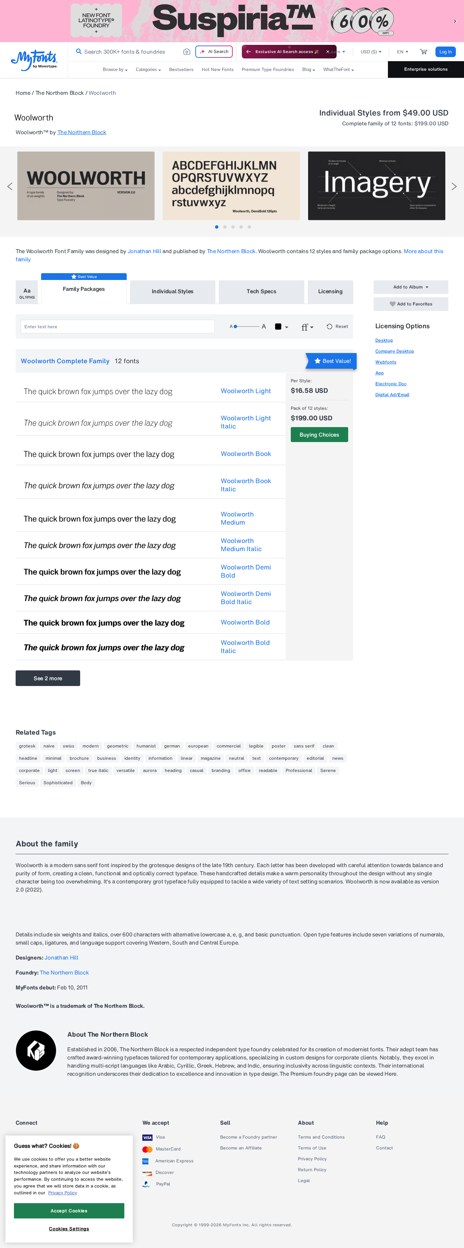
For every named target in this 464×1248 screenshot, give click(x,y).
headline (28, 758)
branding (221, 770)
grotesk (27, 746)
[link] (77, 51)
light (52, 770)
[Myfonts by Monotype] (34, 60)
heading (173, 770)
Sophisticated (58, 783)
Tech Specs (261, 291)
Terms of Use (312, 1148)
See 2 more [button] (48, 678)
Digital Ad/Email (392, 394)
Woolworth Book (246, 453)
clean (328, 746)
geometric (117, 746)
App (379, 373)
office (244, 770)
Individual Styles (173, 291)
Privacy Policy (312, 1159)
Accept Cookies (69, 1210)
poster (279, 746)
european (198, 746)
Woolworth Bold (245, 622)
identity (132, 758)
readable (268, 770)
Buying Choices (319, 434)
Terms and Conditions (321, 1137)
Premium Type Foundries (268, 69)
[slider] (247, 326)
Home (23, 93)
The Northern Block (59, 93)
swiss (68, 746)
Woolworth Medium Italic (241, 544)
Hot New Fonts (218, 69)
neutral (236, 758)
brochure (79, 758)
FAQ (380, 1137)
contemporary (284, 758)
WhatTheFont (336, 69)
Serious (27, 783)
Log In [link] (446, 51)
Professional (299, 770)
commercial (229, 746)
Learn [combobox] (334, 52)
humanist (146, 746)
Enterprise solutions (426, 69)
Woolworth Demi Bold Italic (246, 598)
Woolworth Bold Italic (245, 646)
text (256, 758)
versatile (126, 770)
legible (256, 746)
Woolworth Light (246, 391)
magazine (211, 758)
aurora (150, 770)
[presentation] (10, 186)
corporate (29, 770)
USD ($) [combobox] (369, 52)
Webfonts (385, 362)
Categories (146, 69)
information (160, 758)
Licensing (330, 291)
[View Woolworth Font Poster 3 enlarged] (376, 186)
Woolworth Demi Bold (246, 571)
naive (49, 746)
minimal (53, 758)
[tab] (217, 227)
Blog (306, 69)
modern (91, 746)
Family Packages (84, 289)
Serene (328, 770)
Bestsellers (181, 69)
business (106, 758)
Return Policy (312, 1170)
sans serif (304, 746)
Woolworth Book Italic (246, 485)
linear (187, 758)
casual (196, 770)
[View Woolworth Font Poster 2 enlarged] (231, 186)
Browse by (113, 69)
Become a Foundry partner (248, 1137)
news (337, 758)
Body (86, 783)
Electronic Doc (391, 384)
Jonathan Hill (144, 251)
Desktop (384, 340)
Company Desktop (394, 351)
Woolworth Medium (237, 518)
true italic (98, 770)
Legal (304, 1180)
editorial (315, 758)
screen (73, 770)
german (172, 746)
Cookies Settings (69, 1228)
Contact (384, 1148)
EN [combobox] (400, 52)
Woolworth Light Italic (246, 422)
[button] (455, 21)
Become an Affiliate (241, 1148)
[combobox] (152, 51)
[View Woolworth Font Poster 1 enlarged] (86, 186)
